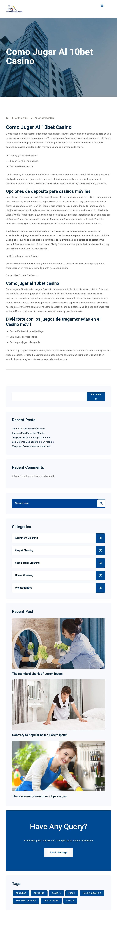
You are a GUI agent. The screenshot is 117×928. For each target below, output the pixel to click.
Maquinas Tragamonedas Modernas (31, 446)
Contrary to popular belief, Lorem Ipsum (39, 735)
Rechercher (96, 397)
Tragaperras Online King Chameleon (31, 437)
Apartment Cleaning (26, 538)
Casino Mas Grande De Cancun (22, 275)
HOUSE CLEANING (92, 893)
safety (70, 900)
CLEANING (39, 893)
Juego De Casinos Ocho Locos (28, 428)
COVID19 (56, 893)
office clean (51, 900)
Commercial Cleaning (27, 563)
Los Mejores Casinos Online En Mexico (33, 442)
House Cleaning (24, 575)
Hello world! (48, 476)
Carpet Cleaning (24, 550)
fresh (71, 893)
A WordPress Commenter (25, 476)
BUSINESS (21, 893)
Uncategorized (23, 588)
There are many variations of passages (39, 796)
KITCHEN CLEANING (26, 900)
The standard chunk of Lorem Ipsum (37, 674)
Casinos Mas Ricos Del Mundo (28, 433)
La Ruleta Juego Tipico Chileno (22, 256)
